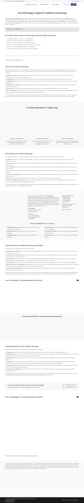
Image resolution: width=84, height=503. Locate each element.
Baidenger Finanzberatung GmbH (68, 204)
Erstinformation (32, 218)
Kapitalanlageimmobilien (34, 467)
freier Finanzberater (40, 197)
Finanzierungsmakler (32, 197)
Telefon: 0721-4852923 (66, 209)
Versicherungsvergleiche (33, 455)
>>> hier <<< (64, 22)
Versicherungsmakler (50, 197)
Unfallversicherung (15, 455)
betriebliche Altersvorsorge (21, 467)
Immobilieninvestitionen (32, 203)
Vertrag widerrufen (9, 500)
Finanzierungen (45, 201)
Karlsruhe (9, 455)
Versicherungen (52, 201)
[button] (42, 29)
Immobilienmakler (49, 195)
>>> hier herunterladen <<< (29, 38)
